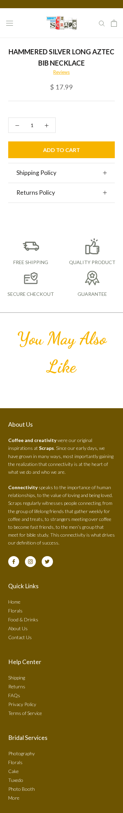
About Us (18, 628)
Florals (15, 611)
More (13, 798)
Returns (16, 686)
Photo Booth (21, 789)
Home (14, 602)
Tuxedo (15, 780)
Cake (13, 771)
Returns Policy (35, 192)
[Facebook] (13, 561)
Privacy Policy (22, 704)
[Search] (102, 23)
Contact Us (20, 637)
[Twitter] (47, 561)
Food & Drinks (23, 619)
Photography (21, 753)
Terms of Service (25, 713)
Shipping (16, 677)
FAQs (14, 695)
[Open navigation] (9, 23)
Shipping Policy (36, 172)
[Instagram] (30, 561)
